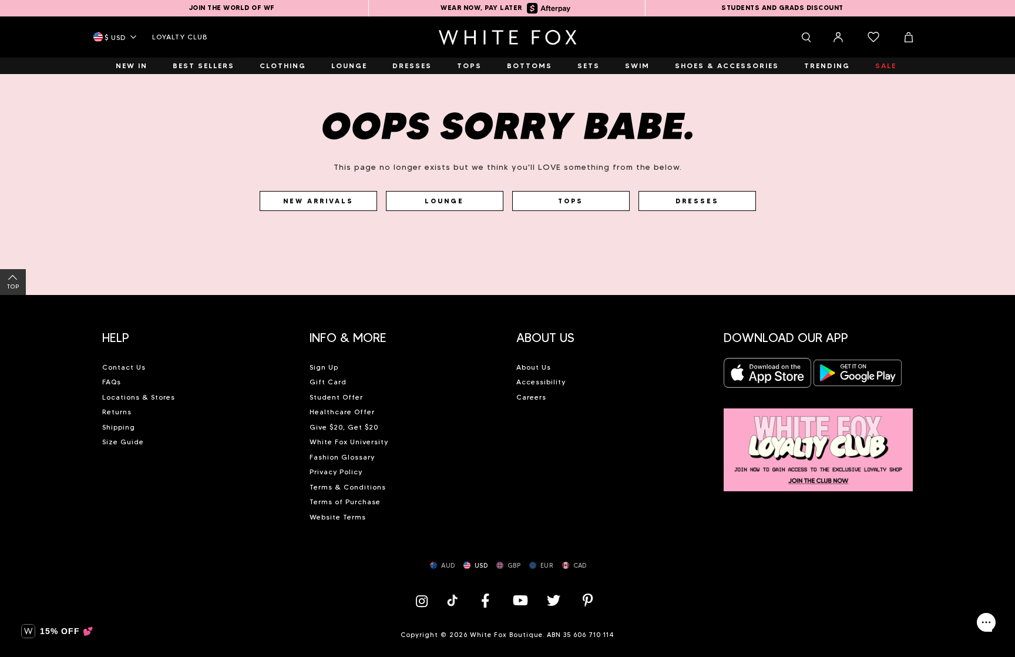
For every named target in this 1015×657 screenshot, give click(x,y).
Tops (570, 201)
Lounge (444, 201)
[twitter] (554, 600)
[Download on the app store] (768, 376)
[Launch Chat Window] (986, 622)
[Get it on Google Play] (858, 376)
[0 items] (873, 37)
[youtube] (519, 600)
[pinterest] (588, 600)
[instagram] (424, 600)
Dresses (697, 201)
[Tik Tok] (453, 600)
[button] (197, 333)
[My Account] (838, 37)
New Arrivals (318, 201)
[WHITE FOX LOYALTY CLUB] (818, 443)
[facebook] (485, 600)
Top (13, 286)
